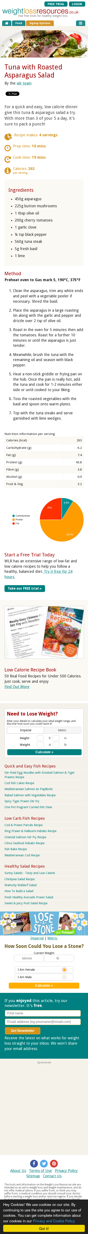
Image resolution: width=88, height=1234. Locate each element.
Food (18, 23)
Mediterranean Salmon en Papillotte (28, 789)
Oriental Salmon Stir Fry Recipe (25, 837)
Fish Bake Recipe (15, 849)
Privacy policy (50, 1049)
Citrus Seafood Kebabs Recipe (24, 843)
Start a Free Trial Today (29, 554)
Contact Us (52, 1176)
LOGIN (77, 4)
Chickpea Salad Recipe (19, 879)
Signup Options (39, 23)
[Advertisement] (44, 1108)
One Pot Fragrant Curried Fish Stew (28, 807)
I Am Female (26, 969)
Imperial (37, 938)
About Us (18, 1171)
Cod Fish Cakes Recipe (19, 783)
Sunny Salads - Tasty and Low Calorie (29, 873)
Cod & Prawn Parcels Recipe (23, 825)
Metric (52, 938)
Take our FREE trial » (25, 588)
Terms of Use (40, 1171)
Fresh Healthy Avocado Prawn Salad (28, 897)
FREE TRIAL (56, 4)
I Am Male (25, 977)
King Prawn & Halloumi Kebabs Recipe (30, 831)
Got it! (44, 1228)
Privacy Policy (66, 1171)
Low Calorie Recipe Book (30, 669)
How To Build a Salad (18, 891)
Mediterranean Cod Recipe (22, 855)
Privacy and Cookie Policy (54, 1220)
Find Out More (16, 687)
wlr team (24, 83)
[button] (25, 730)
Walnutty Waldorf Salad (20, 885)
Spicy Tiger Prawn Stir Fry (21, 801)
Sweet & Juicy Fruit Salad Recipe (25, 903)
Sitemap (33, 1176)
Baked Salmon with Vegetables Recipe (30, 795)
